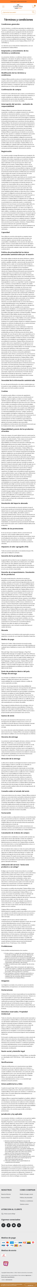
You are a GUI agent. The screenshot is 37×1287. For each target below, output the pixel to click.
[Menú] (3, 6)
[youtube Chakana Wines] (14, 1225)
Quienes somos (24, 1204)
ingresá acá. (28, 1275)
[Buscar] (33, 12)
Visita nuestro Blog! (9, 1213)
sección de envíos (28, 697)
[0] (33, 7)
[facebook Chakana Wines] (9, 1225)
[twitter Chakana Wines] (19, 1225)
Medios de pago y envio (26, 1194)
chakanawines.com (25, 45)
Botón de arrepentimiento (7, 1277)
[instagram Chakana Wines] (3, 1225)
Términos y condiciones (26, 1201)
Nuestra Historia (6, 1194)
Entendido (30, 1284)
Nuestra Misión (5, 1197)
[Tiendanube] (7, 1280)
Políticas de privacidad (26, 1197)
